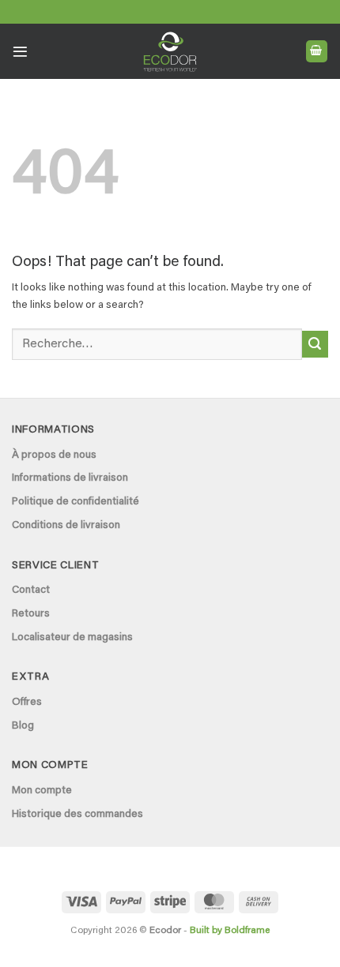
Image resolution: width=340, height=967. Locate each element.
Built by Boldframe (230, 930)
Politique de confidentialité (75, 502)
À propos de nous (54, 455)
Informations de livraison (70, 478)
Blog (23, 726)
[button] (20, 51)
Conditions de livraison (66, 525)
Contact (31, 590)
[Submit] (315, 344)
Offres (27, 702)
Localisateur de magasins (72, 637)
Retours (31, 614)
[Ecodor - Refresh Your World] (170, 54)
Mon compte (42, 790)
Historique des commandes (77, 814)
